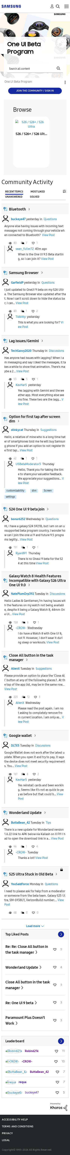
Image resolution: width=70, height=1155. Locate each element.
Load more (33, 926)
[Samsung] (11, 6)
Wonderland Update (25, 812)
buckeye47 (18, 219)
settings (10, 496)
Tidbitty (21, 317)
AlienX (15, 668)
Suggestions (49, 430)
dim (34, 490)
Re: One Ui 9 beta (19, 1003)
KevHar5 (21, 385)
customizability (15, 490)
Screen (48, 490)
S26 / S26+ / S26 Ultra (31, 134)
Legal (6, 1140)
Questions (50, 219)
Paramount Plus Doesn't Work (25, 1020)
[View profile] (5, 219)
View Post (48, 235)
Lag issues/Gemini (24, 341)
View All (35, 934)
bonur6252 (18, 519)
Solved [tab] (34, 196)
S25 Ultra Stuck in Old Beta (31, 874)
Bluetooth (17, 209)
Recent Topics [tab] (14, 191)
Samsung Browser (24, 272)
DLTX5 (15, 745)
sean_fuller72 (25, 249)
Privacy (7, 1133)
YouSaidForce (20, 884)
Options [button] (59, 82)
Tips (48, 822)
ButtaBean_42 (20, 822)
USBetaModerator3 (28, 464)
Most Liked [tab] (38, 191)
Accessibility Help (15, 1119)
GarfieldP (17, 282)
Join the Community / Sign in (35, 90)
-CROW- (21, 628)
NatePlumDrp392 (22, 594)
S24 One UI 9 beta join (26, 509)
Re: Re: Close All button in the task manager (26, 949)
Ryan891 (21, 553)
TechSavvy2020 (21, 351)
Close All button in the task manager (27, 985)
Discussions (56, 351)
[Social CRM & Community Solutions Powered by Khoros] (58, 1106)
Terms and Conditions (18, 1126)
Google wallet (20, 735)
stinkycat (17, 430)
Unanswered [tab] (13, 196)
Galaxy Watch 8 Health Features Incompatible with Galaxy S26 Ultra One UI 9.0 (37, 580)
